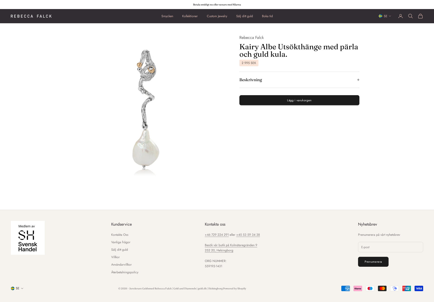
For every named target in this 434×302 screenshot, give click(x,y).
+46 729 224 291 (217, 234)
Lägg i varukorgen (299, 100)
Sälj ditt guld (244, 16)
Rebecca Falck (251, 37)
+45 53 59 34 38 (248, 234)
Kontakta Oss (119, 234)
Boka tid (267, 16)
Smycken (167, 16)
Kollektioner (190, 16)
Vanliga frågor (120, 242)
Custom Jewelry (217, 16)
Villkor (115, 257)
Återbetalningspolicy (124, 272)
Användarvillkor (121, 264)
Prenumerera (373, 262)
